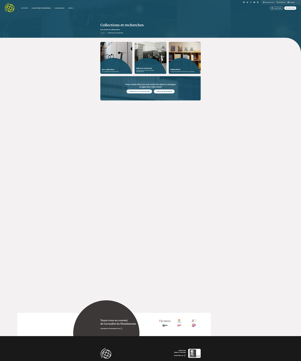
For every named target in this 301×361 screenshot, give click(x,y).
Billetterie (291, 8)
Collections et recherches (41, 8)
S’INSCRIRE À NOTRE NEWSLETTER (110, 328)
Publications (175, 70)
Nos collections (108, 70)
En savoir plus (178, 355)
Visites (70, 8)
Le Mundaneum (59, 8)
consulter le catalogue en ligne (139, 91)
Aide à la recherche (144, 68)
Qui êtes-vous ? (269, 2)
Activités (24, 8)
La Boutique (277, 8)
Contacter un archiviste (164, 91)
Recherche (282, 2)
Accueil (102, 33)
